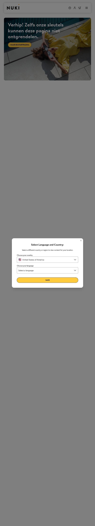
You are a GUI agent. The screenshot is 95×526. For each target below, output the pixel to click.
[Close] (81, 240)
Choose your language (25, 266)
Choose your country (25, 255)
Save (48, 280)
